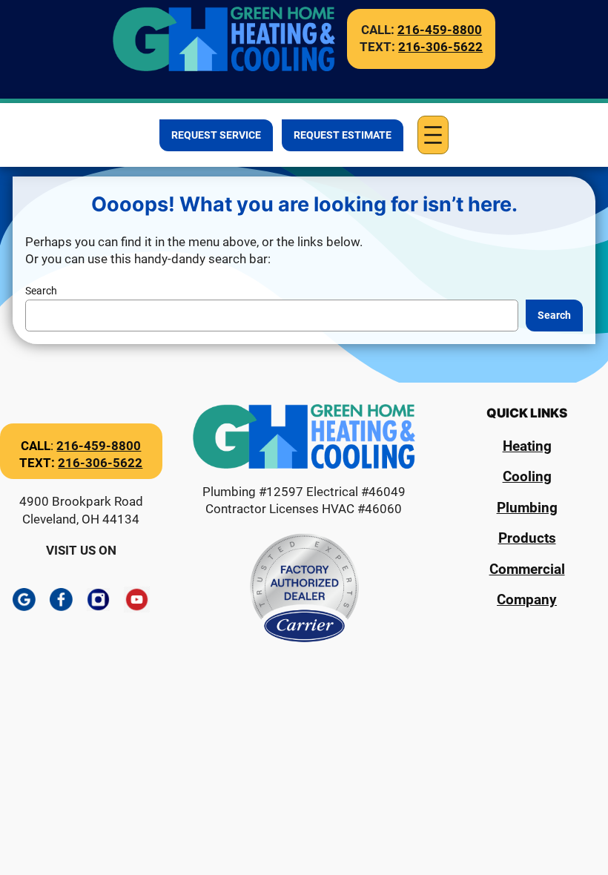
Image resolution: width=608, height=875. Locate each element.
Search (41, 291)
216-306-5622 (440, 46)
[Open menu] (433, 135)
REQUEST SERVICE (216, 135)
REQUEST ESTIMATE (342, 135)
